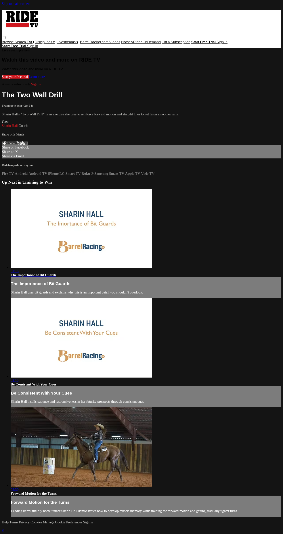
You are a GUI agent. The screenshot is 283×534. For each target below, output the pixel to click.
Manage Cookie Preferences (63, 522)
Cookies (37, 522)
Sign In (32, 46)
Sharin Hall (10, 126)
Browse (8, 42)
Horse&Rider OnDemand (141, 42)
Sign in (222, 42)
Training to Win (12, 105)
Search (21, 42)
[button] (4, 37)
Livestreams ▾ (67, 42)
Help (6, 522)
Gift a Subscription (176, 42)
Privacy (25, 522)
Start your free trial (15, 77)
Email (24, 143)
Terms (14, 522)
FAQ (30, 42)
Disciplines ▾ (45, 42)
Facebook (9, 143)
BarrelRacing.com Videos (100, 42)
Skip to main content (16, 4)
